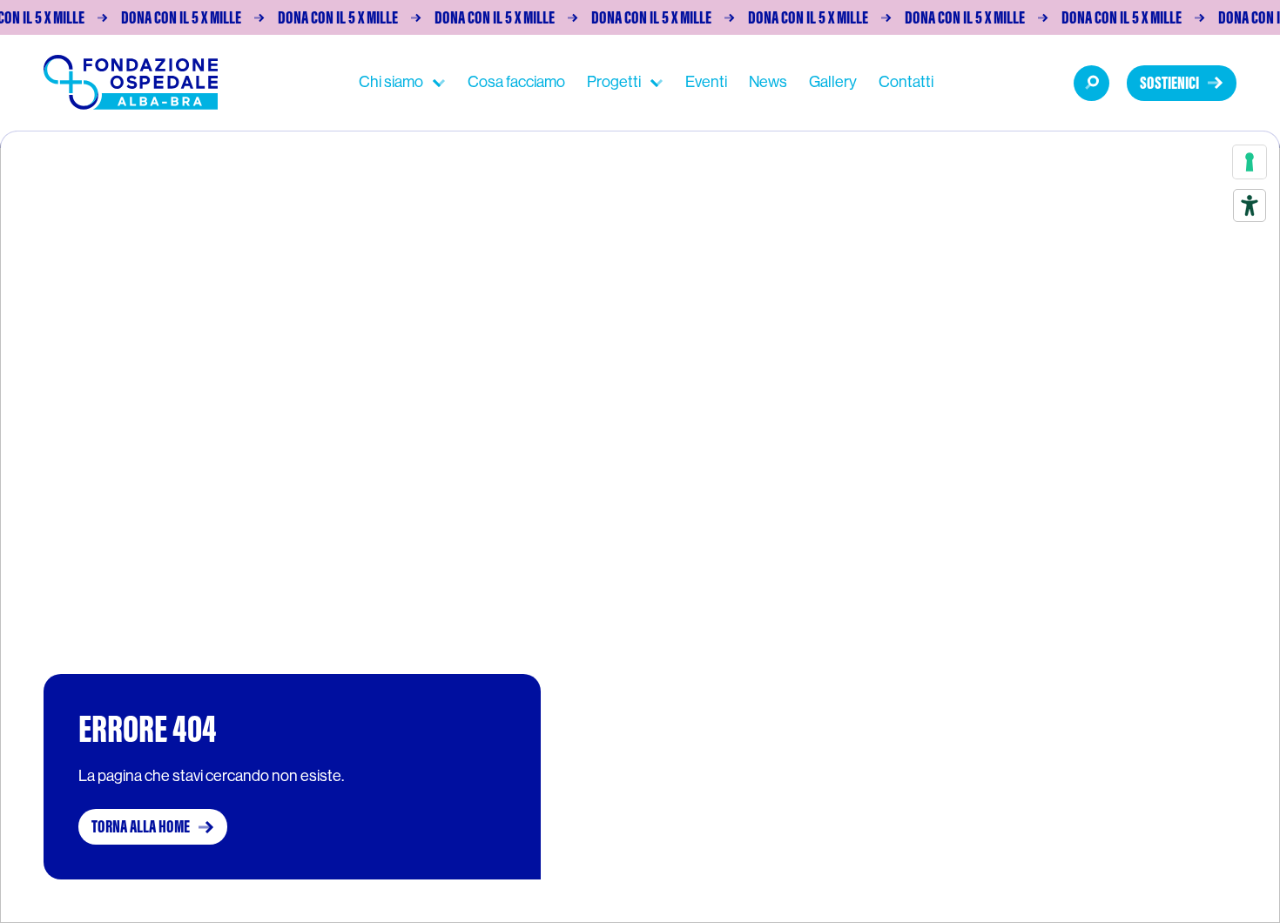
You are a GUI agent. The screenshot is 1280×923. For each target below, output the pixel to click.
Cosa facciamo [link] (516, 82)
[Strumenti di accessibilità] (1249, 205)
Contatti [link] (906, 82)
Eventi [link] (706, 82)
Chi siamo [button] (391, 82)
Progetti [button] (614, 82)
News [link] (768, 82)
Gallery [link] (833, 82)
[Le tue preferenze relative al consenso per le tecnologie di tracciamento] (1249, 162)
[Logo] (131, 83)
